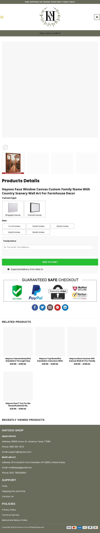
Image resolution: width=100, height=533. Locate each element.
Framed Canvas (35, 215)
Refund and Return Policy (14, 520)
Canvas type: (9, 197)
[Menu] (2, 17)
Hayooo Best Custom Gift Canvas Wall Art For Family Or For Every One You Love (82, 359)
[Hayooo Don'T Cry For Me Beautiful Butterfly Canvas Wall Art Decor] (18, 386)
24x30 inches (14, 232)
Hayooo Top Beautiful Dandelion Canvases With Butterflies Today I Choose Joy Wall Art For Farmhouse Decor (50, 359)
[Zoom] (5, 147)
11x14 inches (14, 226)
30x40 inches (38, 232)
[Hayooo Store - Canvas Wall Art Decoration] (50, 17)
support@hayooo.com (19, 451)
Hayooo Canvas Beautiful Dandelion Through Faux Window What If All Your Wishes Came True (18, 359)
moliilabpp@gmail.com (20, 467)
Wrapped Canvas (12, 215)
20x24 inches (62, 226)
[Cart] (97, 17)
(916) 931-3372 (16, 446)
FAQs (4, 486)
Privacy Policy (9, 509)
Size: (4, 220)
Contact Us (8, 496)
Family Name (9, 241)
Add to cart (50, 262)
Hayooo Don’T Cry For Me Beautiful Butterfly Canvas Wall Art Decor (18, 404)
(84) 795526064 (17, 472)
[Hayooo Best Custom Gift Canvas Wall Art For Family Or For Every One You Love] (82, 341)
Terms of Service (10, 514)
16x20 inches (38, 226)
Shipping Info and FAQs (13, 491)
